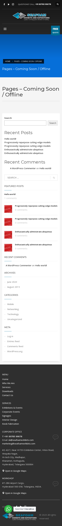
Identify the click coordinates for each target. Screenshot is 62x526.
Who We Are (8, 383)
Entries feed (13, 341)
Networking (13, 309)
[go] (54, 178)
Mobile (10, 304)
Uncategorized (14, 319)
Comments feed (15, 346)
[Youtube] (8, 4)
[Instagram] (13, 4)
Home (5, 379)
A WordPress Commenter (23, 168)
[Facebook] (4, 4)
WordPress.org (14, 351)
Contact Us (7, 395)
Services (6, 387)
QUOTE (55, 30)
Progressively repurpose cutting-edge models (27, 142)
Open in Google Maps (15, 470)
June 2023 (12, 281)
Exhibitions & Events (12, 407)
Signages (6, 415)
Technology (13, 314)
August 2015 (13, 286)
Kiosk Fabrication (10, 423)
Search (8, 117)
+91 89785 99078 (43, 4)
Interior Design (9, 419)
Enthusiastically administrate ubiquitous (23, 149)
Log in (10, 336)
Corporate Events (11, 411)
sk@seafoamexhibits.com (21, 440)
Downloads (7, 391)
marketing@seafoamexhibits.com (18, 443)
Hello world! (10, 138)
